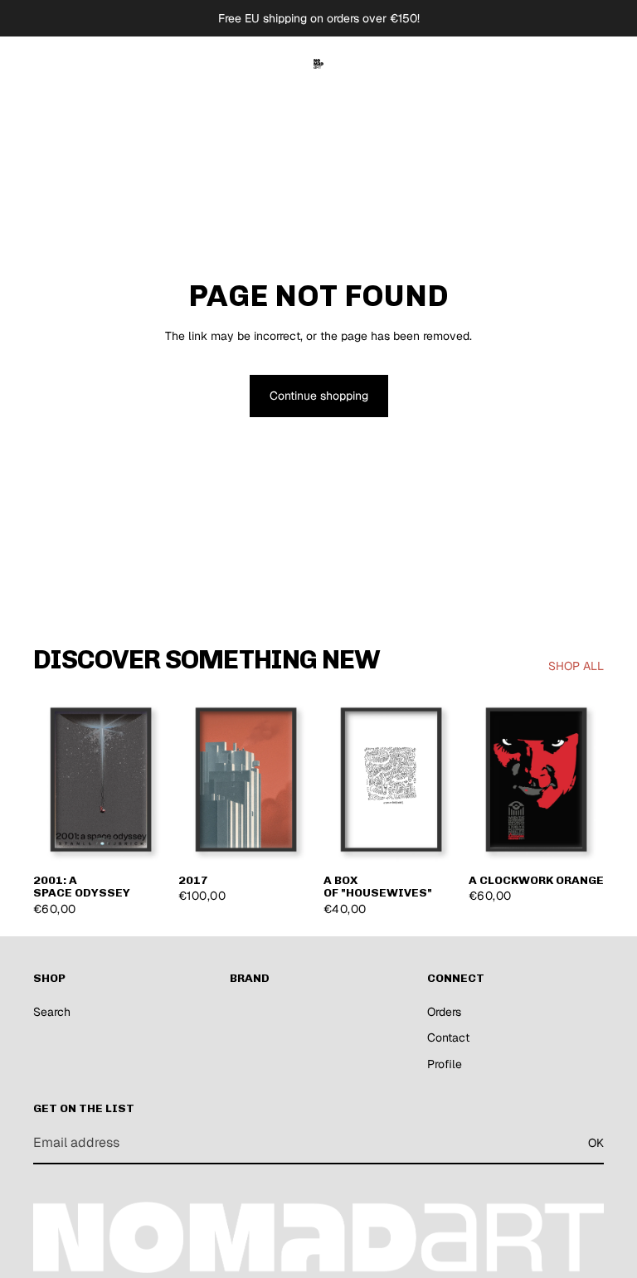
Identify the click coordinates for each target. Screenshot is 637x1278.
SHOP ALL (576, 665)
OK (596, 1142)
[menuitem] (249, 64)
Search (52, 1011)
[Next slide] (150, 778)
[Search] (514, 64)
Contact (448, 1037)
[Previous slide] (51, 778)
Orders (444, 1011)
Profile (444, 1064)
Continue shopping (319, 395)
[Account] (549, 64)
